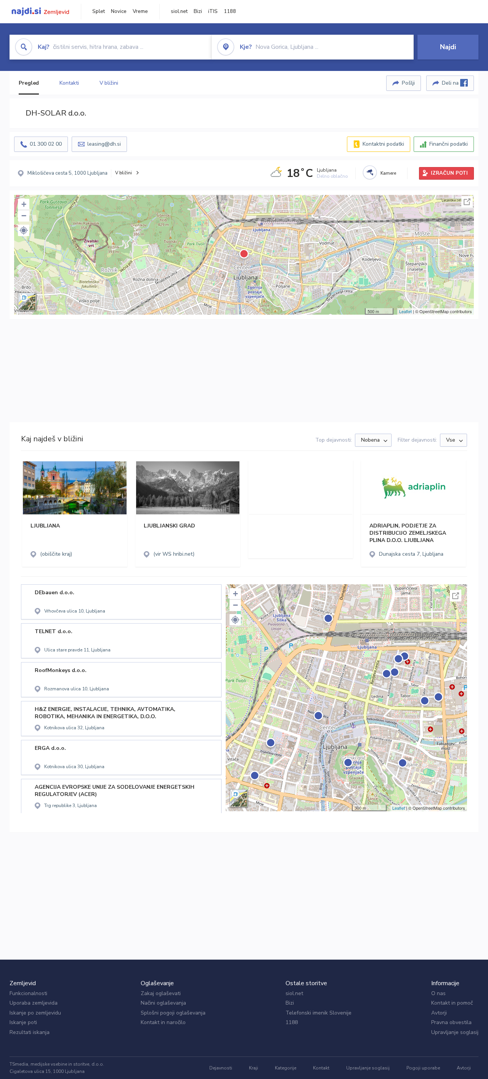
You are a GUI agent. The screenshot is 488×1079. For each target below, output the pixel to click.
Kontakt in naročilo (163, 1022)
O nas (438, 993)
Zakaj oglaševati (161, 993)
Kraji (253, 1068)
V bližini (109, 83)
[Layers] (27, 301)
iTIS (213, 11)
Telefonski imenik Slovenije (319, 1012)
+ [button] (23, 204)
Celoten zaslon (467, 201)
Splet (98, 11)
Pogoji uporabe (423, 1068)
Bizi (198, 11)
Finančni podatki (448, 144)
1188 (230, 11)
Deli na (451, 83)
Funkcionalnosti (28, 993)
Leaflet (405, 311)
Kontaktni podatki (383, 144)
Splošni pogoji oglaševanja (173, 1012)
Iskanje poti (23, 1022)
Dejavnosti (220, 1068)
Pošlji (408, 83)
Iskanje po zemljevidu (35, 1012)
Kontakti (69, 83)
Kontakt (321, 1068)
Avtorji (439, 1012)
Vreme (140, 11)
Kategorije (285, 1068)
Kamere (388, 173)
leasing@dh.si (104, 144)
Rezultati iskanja (30, 1032)
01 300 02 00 (46, 144)
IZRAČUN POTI (449, 173)
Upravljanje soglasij (454, 1032)
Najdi (448, 46)
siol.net (179, 11)
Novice (119, 11)
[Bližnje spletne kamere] (370, 172)
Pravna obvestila (451, 1022)
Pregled (29, 83)
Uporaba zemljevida (34, 1003)
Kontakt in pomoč (452, 1003)
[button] (23, 230)
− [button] (23, 215)
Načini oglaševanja (163, 1003)
